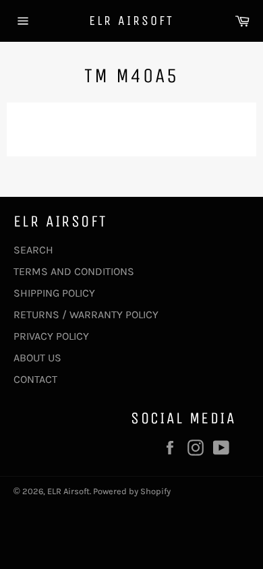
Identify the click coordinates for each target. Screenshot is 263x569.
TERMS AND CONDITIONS (73, 271)
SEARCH (33, 249)
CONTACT (35, 379)
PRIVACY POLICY (51, 336)
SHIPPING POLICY (54, 293)
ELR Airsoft (131, 20)
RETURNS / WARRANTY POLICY (85, 314)
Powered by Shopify (132, 491)
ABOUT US (37, 357)
